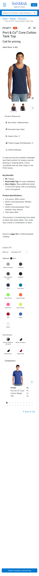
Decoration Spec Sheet (16, 129)
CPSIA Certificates (14, 150)
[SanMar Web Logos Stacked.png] (19, 5)
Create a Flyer (13, 136)
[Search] (34, 13)
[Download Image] (33, 98)
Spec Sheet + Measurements (18, 122)
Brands (13, 18)
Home (5, 18)
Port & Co (22, 18)
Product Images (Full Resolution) (19, 143)
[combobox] (19, 252)
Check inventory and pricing (19, 570)
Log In (34, 5)
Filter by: (6, 252)
